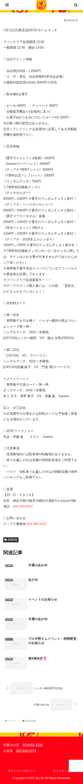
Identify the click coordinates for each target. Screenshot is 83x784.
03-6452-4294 (33, 745)
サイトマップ (61, 771)
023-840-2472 (26, 751)
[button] (74, 593)
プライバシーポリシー (21, 771)
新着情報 (12, 539)
